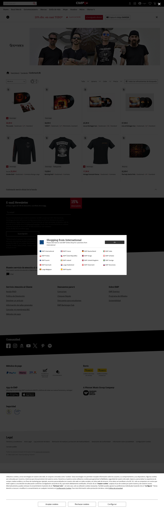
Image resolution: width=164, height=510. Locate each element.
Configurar (112, 504)
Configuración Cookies (63, 488)
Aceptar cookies (52, 504)
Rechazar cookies (82, 504)
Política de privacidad (116, 488)
